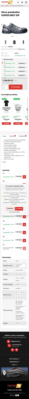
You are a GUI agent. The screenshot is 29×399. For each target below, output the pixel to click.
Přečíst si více (21, 49)
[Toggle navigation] (18, 2)
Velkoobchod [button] (14, 361)
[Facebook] (12, 350)
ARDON (7, 5)
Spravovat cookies (14, 212)
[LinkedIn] (16, 350)
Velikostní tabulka (8, 59)
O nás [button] (13, 364)
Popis (4, 136)
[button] (12, 37)
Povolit (20, 208)
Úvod (2, 5)
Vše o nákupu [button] (13, 359)
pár (4, 86)
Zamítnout (10, 208)
